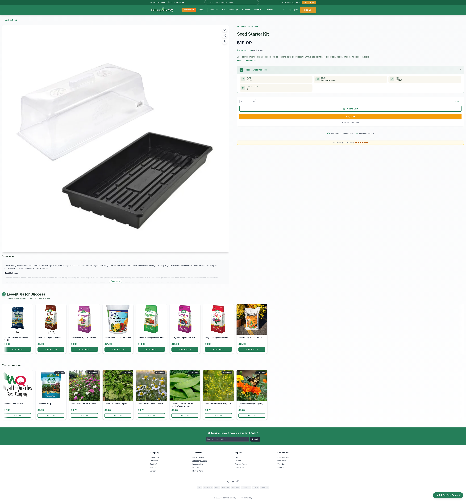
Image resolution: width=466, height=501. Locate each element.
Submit (255, 439)
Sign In (295, 10)
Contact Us (154, 457)
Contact (269, 10)
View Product (17, 349)
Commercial (188, 10)
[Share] (224, 35)
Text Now (281, 464)
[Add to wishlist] (224, 29)
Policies (238, 461)
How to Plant (197, 471)
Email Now (281, 461)
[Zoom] (224, 41)
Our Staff (153, 464)
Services (246, 10)
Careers (153, 471)
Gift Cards (214, 10)
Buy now (17, 415)
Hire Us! (308, 10)
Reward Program (241, 464)
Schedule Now (283, 457)
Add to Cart (352, 109)
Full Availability (198, 457)
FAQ (236, 457)
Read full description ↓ (247, 60)
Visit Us (153, 467)
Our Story (154, 461)
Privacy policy (246, 498)
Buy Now (350, 116)
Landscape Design (230, 10)
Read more (115, 281)
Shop (201, 10)
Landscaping (197, 464)
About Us (258, 10)
